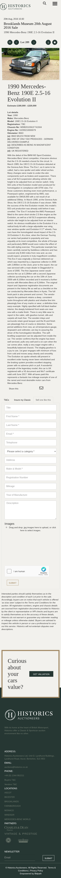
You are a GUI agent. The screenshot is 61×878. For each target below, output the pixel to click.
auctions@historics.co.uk (16, 767)
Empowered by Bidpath (31, 873)
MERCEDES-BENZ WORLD (17, 819)
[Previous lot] (16, 42)
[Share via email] (42, 388)
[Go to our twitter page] (13, 743)
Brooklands (11, 801)
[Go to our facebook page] (7, 743)
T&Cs (6, 400)
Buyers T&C (10, 780)
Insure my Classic (22, 400)
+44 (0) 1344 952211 (14, 775)
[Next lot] (33, 42)
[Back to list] (9, 42)
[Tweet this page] (29, 388)
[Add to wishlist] (54, 42)
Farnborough (12, 806)
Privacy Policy (36, 870)
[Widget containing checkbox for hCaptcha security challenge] (27, 571)
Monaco (9, 810)
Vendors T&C (10, 784)
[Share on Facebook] (23, 388)
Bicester (9, 797)
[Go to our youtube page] (19, 743)
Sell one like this (43, 400)
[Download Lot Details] (48, 42)
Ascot (8, 792)
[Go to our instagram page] (35, 388)
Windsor (9, 815)
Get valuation (41, 674)
